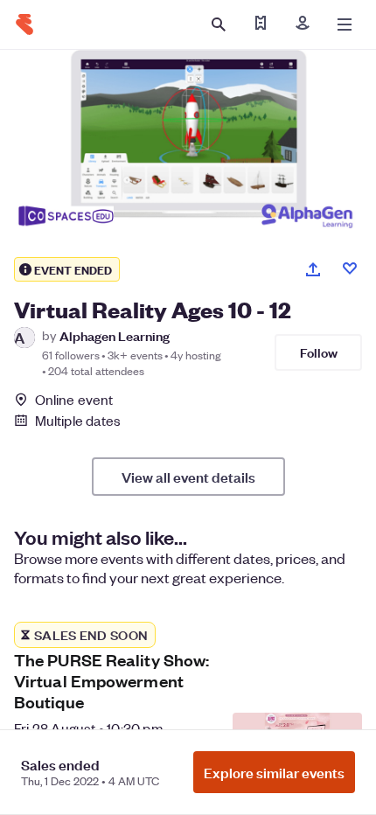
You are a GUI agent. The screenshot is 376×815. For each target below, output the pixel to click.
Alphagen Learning (114, 335)
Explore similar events (274, 772)
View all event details (188, 476)
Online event (74, 399)
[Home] (24, 24)
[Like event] (350, 268)
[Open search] (218, 24)
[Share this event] (313, 269)
